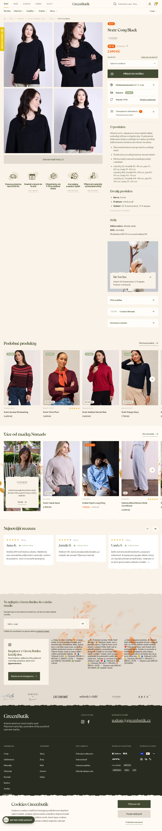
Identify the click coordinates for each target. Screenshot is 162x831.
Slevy (52, 11)
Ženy (6, 4)
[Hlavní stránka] (81, 4)
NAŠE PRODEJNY (73, 190)
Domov (26, 4)
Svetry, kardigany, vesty (36, 19)
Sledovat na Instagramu (22, 676)
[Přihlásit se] (149, 4)
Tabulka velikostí (149, 57)
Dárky (38, 4)
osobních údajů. (43, 631)
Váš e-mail (13, 624)
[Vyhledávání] (129, 4)
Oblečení (17, 11)
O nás (152, 11)
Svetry (51, 19)
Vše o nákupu (33, 190)
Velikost (112, 57)
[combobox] (130, 4)
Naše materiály (93, 190)
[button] (152, 379)
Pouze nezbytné (134, 814)
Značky (42, 11)
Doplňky (30, 11)
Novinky (7, 11)
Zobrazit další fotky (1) (53, 159)
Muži (16, 4)
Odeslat (82, 624)
